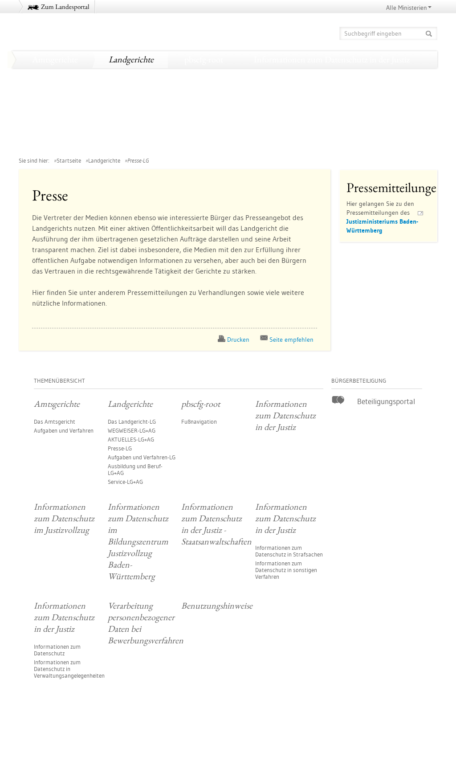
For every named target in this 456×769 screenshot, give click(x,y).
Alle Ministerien (406, 8)
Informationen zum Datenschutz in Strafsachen (289, 551)
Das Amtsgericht (54, 421)
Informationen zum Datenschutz (57, 650)
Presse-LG (120, 448)
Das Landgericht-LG (132, 421)
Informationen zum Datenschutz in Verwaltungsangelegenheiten (69, 669)
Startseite (69, 160)
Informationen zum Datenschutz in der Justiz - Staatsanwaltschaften (144, 110)
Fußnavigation (199, 421)
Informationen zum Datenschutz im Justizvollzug (114, 76)
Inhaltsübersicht (413, 738)
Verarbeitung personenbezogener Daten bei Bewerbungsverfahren (141, 144)
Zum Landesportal (65, 6)
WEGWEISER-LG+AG (131, 430)
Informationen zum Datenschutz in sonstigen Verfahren (286, 570)
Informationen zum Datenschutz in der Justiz (332, 59)
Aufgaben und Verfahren (64, 430)
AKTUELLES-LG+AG (131, 439)
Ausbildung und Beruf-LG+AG (135, 469)
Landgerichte (131, 59)
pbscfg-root (203, 59)
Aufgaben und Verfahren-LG (141, 457)
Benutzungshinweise (321, 144)
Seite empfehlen (291, 339)
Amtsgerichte (55, 59)
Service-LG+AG (125, 481)
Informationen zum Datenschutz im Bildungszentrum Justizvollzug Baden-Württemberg (181, 93)
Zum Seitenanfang (43, 738)
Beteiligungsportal (386, 401)
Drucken (238, 339)
